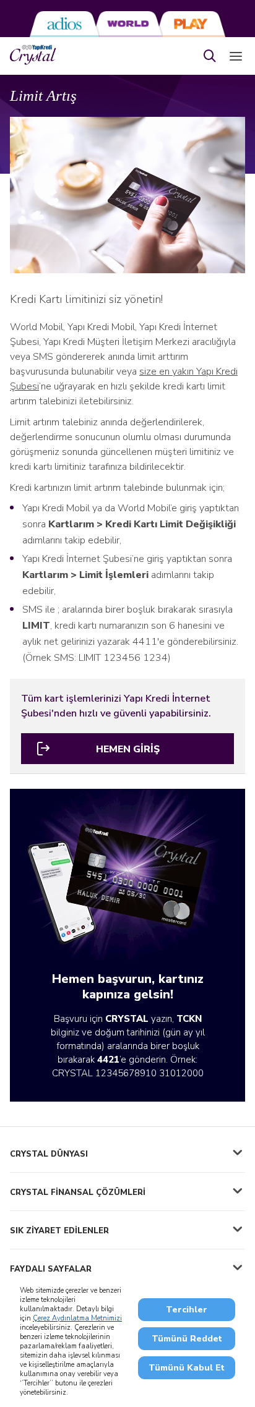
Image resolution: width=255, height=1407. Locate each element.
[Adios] (64, 24)
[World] (127, 24)
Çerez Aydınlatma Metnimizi (77, 1318)
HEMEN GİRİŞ (128, 749)
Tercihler (186, 1310)
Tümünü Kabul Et (187, 1368)
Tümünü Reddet (187, 1339)
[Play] (190, 24)
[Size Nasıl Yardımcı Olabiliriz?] (209, 56)
